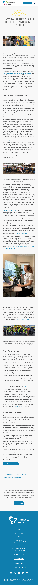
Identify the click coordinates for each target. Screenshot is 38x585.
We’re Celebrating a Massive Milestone (15, 474)
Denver (23, 406)
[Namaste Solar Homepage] (10, 3)
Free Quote (27, 3)
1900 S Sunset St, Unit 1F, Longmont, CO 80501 (19, 541)
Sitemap (24, 582)
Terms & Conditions (27, 579)
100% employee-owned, (24, 73)
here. (25, 386)
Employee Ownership (9, 141)
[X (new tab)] (15, 573)
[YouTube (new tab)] (19, 573)
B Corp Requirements (21, 233)
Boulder (15, 406)
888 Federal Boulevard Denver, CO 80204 (19, 549)
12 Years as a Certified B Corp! (12, 477)
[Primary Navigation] (34, 3)
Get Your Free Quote (10, 463)
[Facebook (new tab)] (11, 573)
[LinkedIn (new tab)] (23, 573)
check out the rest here (23, 319)
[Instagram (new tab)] (27, 573)
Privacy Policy (26, 580)
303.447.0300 (19, 533)
